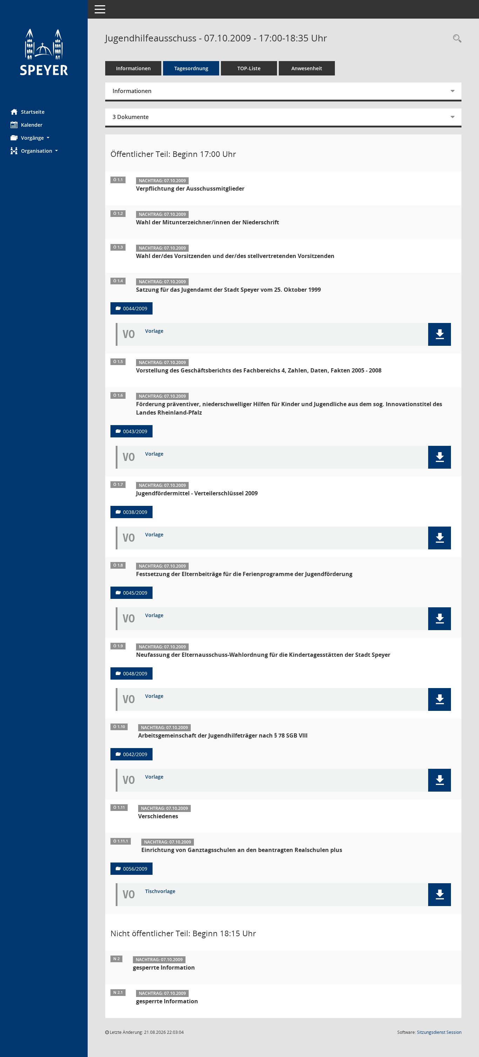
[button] (44, 137)
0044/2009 (135, 308)
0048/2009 (135, 673)
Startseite (33, 111)
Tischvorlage (160, 891)
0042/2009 (135, 754)
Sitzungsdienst (439, 1032)
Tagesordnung (191, 68)
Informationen (133, 68)
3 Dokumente (131, 117)
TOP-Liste (249, 68)
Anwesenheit (306, 68)
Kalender (31, 124)
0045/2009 (135, 592)
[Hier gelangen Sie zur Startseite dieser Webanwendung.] (44, 51)
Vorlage (154, 331)
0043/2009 (135, 431)
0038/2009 (135, 512)
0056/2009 (135, 868)
